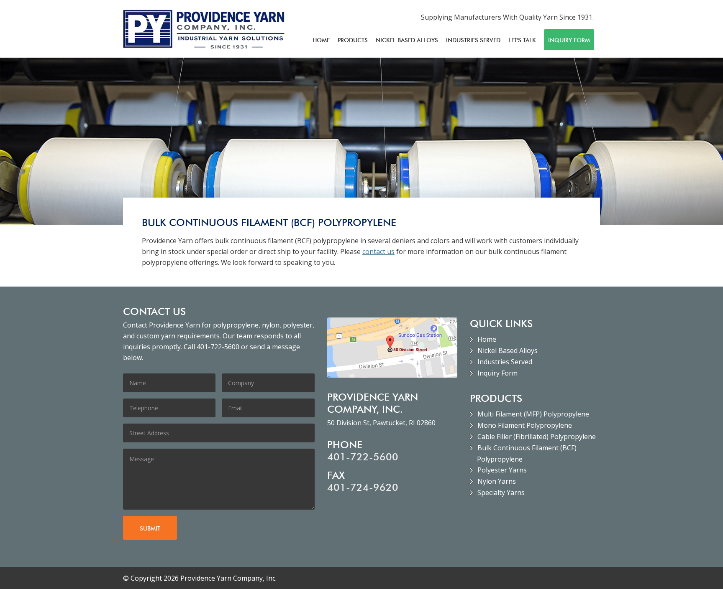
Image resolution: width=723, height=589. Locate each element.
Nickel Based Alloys (407, 40)
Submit (150, 528)
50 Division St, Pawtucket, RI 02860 (381, 422)
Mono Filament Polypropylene (524, 425)
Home (321, 40)
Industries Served (473, 40)
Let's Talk (522, 40)
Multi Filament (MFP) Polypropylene (533, 414)
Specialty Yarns (501, 492)
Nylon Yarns (496, 481)
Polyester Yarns (502, 470)
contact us (378, 251)
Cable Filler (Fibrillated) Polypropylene (536, 436)
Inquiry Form (569, 40)
